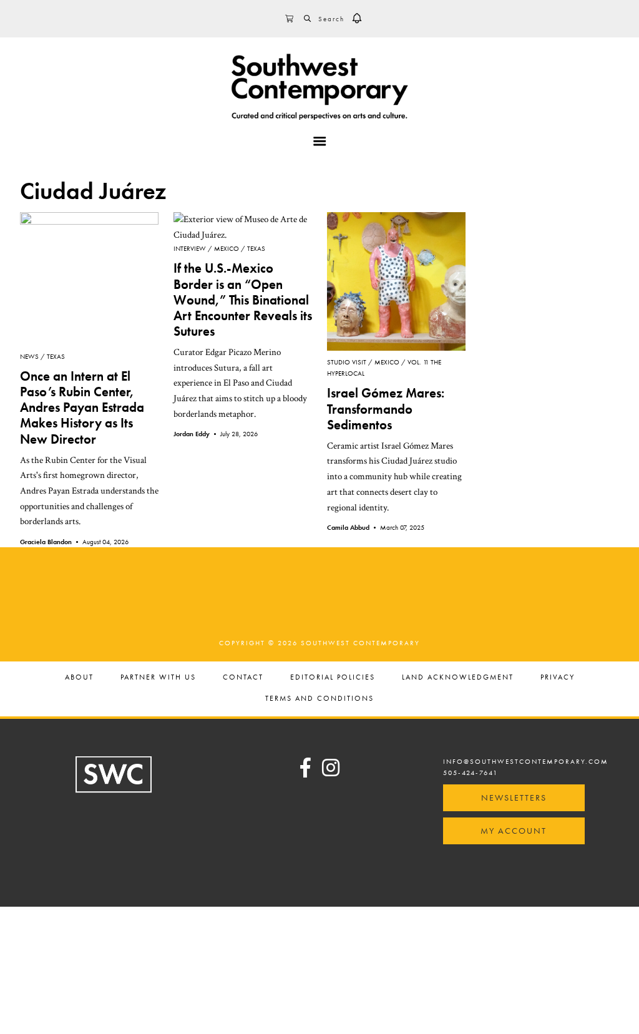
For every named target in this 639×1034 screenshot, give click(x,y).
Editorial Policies (332, 677)
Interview (189, 248)
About (79, 677)
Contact (243, 677)
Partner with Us (158, 677)
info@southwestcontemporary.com (525, 761)
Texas (56, 356)
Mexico (226, 248)
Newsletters (514, 797)
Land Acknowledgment (458, 677)
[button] (357, 19)
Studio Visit (346, 362)
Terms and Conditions (319, 699)
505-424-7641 (470, 772)
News (29, 356)
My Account (513, 830)
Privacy (557, 677)
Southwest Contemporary (320, 86)
